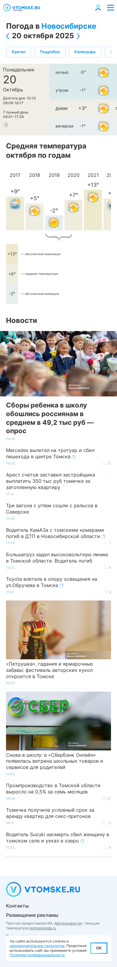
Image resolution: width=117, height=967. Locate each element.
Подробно (50, 51)
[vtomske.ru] (21, 7)
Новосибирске (68, 26)
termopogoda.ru (43, 928)
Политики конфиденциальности (37, 955)
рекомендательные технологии (37, 945)
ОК (99, 947)
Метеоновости (68, 923)
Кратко (19, 51)
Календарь (85, 51)
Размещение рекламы (32, 915)
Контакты (17, 906)
